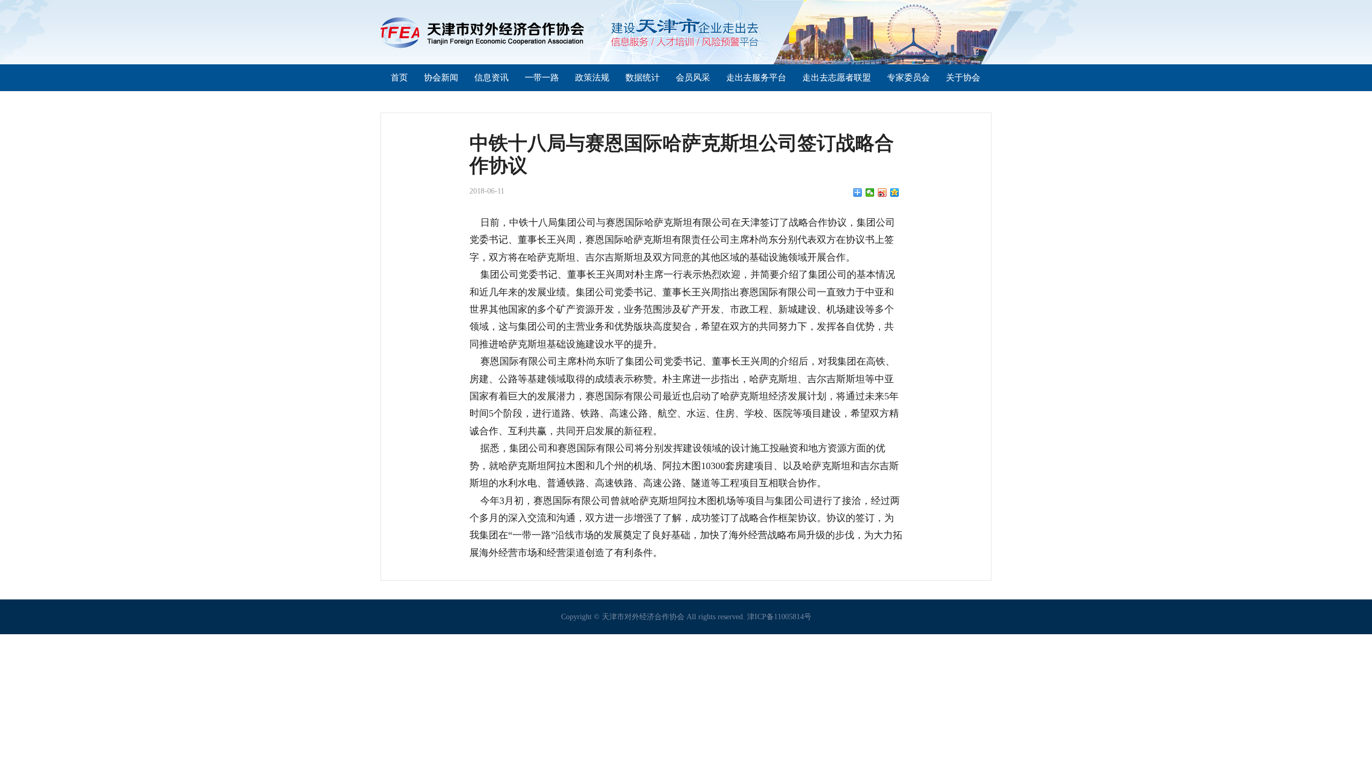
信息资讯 (491, 77)
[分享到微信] (870, 192)
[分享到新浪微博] (882, 192)
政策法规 (592, 77)
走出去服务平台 (756, 77)
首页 (399, 77)
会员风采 (693, 77)
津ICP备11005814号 (779, 617)
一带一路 (542, 77)
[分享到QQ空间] (894, 192)
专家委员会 (908, 77)
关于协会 (963, 77)
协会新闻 (441, 77)
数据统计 (642, 77)
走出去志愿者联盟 (836, 77)
